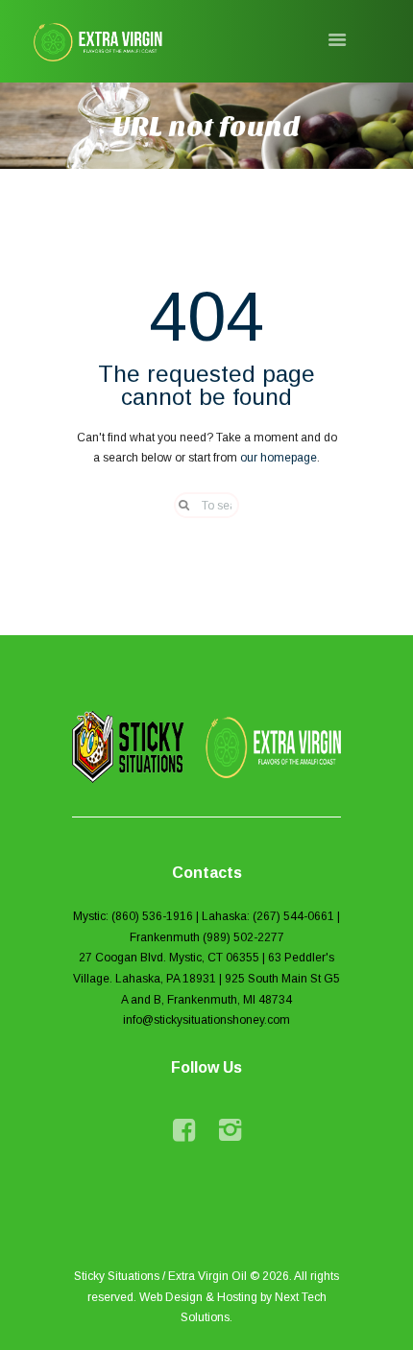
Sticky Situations (116, 1276)
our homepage (278, 457)
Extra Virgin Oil (207, 1276)
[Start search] (177, 505)
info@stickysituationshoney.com (206, 1020)
